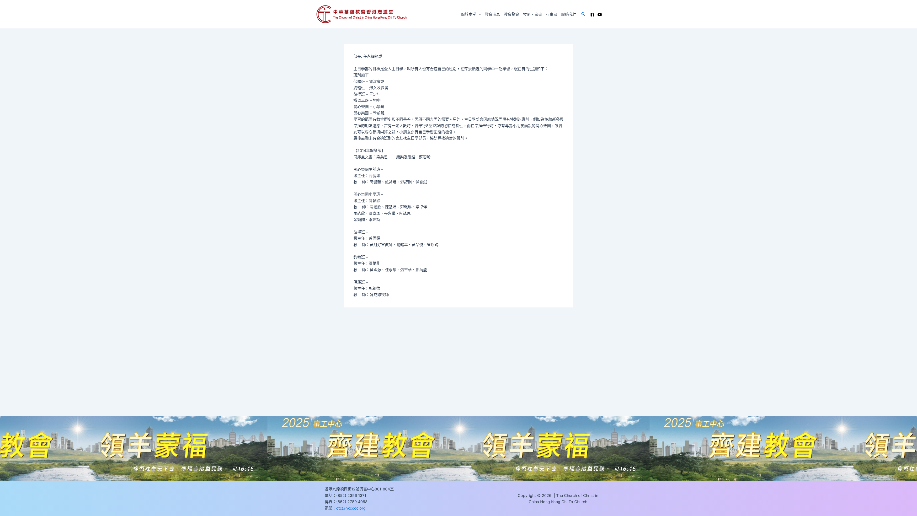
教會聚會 (511, 14)
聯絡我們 (568, 14)
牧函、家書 (532, 14)
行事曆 (551, 14)
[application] (478, 14)
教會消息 (492, 14)
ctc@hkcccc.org (351, 508)
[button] (583, 14)
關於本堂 (468, 14)
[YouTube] (599, 14)
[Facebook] (592, 14)
